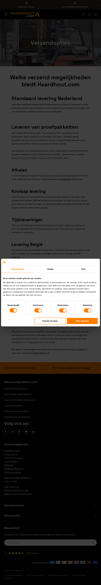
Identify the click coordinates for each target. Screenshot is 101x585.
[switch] (38, 310)
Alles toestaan (82, 321)
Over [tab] (83, 269)
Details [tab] (50, 269)
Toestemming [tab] (17, 269)
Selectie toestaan (50, 321)
